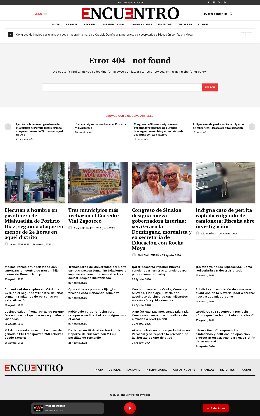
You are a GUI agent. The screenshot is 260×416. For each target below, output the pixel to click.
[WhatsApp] (224, 2)
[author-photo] (7, 244)
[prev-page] (8, 126)
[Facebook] (208, 2)
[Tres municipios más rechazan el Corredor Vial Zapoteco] (98, 182)
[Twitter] (219, 2)
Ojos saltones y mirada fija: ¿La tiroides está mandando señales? (93, 291)
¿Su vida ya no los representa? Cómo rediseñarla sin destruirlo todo (224, 268)
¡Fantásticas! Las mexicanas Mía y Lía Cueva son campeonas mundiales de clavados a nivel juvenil (160, 315)
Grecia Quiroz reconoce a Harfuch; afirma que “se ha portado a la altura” (225, 313)
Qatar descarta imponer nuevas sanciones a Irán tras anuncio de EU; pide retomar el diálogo (159, 270)
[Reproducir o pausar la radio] (130, 408)
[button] (219, 14)
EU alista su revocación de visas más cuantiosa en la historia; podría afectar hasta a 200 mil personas (225, 292)
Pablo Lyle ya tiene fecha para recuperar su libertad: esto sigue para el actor (97, 315)
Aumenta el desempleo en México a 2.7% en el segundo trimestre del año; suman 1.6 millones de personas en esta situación (34, 294)
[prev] (243, 34)
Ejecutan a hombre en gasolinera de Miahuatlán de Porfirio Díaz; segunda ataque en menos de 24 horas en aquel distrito (39, 129)
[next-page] (252, 126)
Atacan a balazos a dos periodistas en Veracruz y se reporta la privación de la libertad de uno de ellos (161, 334)
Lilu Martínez (208, 233)
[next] (249, 34)
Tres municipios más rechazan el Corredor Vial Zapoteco (100, 125)
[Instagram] (214, 2)
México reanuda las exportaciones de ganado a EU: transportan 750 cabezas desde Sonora (34, 334)
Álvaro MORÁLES (20, 244)
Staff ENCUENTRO (148, 255)
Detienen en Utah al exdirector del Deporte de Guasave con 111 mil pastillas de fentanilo (94, 334)
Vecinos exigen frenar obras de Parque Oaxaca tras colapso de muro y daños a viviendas (34, 315)
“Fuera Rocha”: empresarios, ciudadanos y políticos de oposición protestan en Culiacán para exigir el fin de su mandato (225, 336)
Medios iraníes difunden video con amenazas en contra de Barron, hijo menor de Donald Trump (32, 270)
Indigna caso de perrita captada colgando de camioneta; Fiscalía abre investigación (218, 125)
